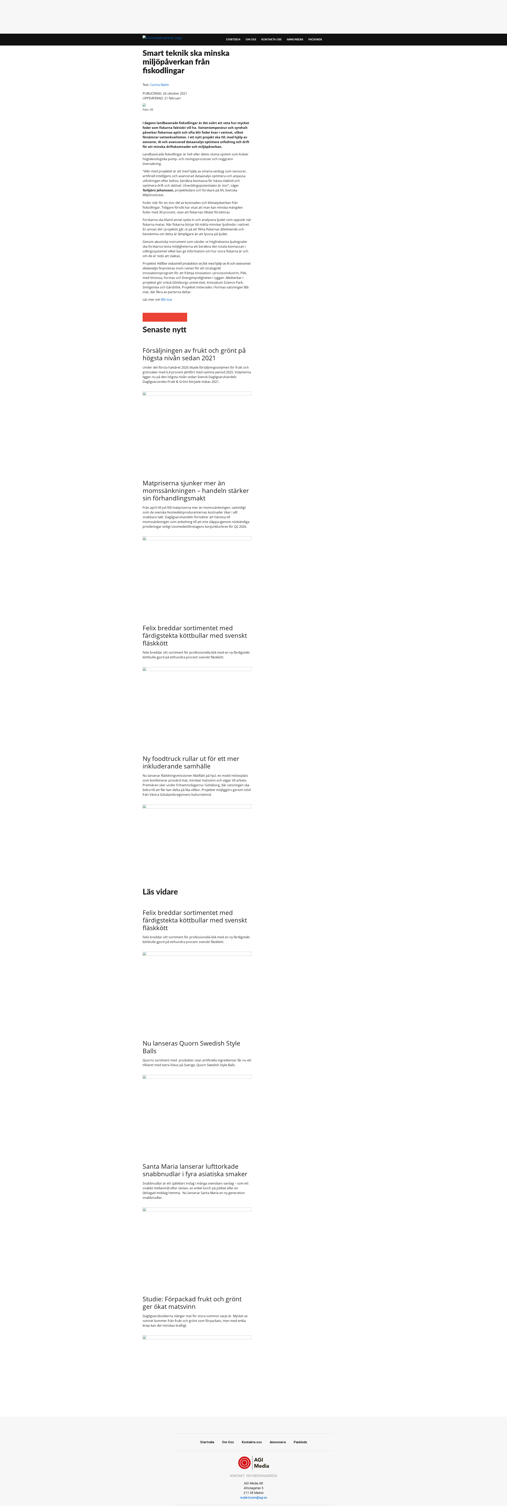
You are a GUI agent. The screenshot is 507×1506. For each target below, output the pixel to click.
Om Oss (251, 39)
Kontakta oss (271, 39)
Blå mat (166, 299)
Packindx (315, 39)
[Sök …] (357, 40)
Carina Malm (159, 85)
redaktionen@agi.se (253, 1497)
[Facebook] (253, 1425)
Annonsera (295, 39)
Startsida (233, 39)
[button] (147, 317)
